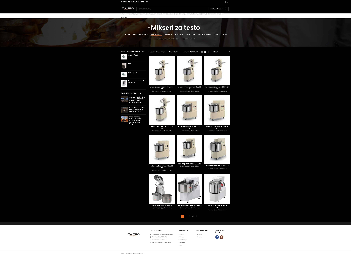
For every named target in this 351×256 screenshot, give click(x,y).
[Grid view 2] (202, 52)
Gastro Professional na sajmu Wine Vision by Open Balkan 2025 (137, 109)
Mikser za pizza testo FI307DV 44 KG (189, 127)
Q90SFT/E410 (132, 73)
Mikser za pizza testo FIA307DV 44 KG (161, 88)
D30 (129, 63)
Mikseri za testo (167, 91)
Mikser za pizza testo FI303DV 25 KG (162, 167)
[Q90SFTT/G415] (124, 57)
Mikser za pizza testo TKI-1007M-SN (136, 82)
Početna (151, 51)
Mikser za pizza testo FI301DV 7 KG (217, 166)
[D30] (124, 65)
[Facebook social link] (225, 2)
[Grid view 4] (208, 52)
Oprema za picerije (161, 51)
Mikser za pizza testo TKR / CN (162, 205)
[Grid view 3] (205, 52)
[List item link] (185, 234)
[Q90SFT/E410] (124, 74)
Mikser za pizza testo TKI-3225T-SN (189, 205)
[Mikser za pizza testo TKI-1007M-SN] (124, 83)
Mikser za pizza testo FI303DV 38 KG (217, 127)
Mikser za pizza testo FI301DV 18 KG (189, 164)
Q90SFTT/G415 (133, 55)
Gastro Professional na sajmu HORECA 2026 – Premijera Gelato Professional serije (137, 99)
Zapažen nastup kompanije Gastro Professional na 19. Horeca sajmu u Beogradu (135, 120)
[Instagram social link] (227, 2)
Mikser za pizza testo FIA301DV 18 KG (162, 127)
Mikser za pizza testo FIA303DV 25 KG (217, 88)
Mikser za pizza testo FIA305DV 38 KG (189, 88)
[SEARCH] (226, 9)
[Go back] (148, 27)
